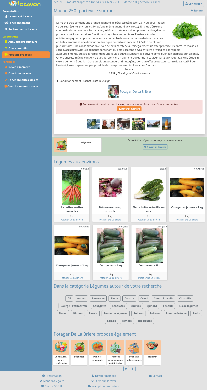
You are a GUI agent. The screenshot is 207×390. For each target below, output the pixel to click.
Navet (63, 313)
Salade (111, 321)
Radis (196, 313)
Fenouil (168, 306)
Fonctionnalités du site (23, 80)
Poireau (139, 313)
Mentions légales (53, 381)
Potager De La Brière (71, 219)
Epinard (152, 306)
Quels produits (17, 48)
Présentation (53, 376)
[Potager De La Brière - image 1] (94, 123)
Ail (69, 298)
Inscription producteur (105, 386)
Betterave (98, 298)
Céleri (144, 298)
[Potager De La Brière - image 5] (153, 123)
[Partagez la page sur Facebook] (133, 368)
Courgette (99, 306)
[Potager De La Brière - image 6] (166, 123)
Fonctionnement (19, 23)
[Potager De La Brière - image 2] (109, 123)
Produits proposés (20, 54)
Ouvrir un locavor (19, 73)
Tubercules (145, 321)
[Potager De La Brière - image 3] (123, 123)
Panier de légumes (115, 313)
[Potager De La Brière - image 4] (138, 123)
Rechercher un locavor (22, 29)
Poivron (155, 313)
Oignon (78, 313)
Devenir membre (19, 67)
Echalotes (118, 306)
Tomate (127, 321)
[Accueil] (26, 3)
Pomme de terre (176, 313)
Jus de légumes (188, 306)
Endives (136, 306)
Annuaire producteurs (22, 42)
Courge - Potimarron (74, 306)
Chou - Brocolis (163, 298)
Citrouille (185, 298)
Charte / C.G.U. (53, 386)
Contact (157, 376)
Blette (114, 298)
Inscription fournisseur (23, 86)
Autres (81, 298)
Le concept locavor (20, 16)
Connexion (195, 3)
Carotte (129, 298)
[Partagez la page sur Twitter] (126, 368)
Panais (93, 313)
